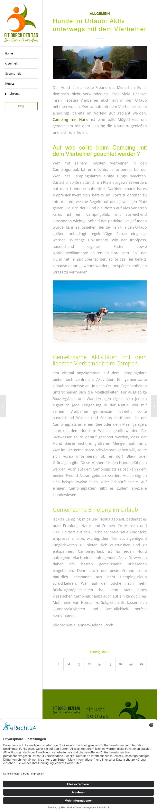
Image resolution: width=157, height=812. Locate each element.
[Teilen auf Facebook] (58, 664)
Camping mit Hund (70, 119)
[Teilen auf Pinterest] (89, 664)
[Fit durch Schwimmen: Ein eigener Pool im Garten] (154, 406)
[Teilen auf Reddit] (131, 664)
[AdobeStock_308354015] (100, 62)
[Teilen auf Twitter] (69, 664)
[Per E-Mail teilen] (141, 664)
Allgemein (100, 13)
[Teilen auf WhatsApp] (79, 664)
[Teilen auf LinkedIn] (100, 664)
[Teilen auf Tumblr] (110, 664)
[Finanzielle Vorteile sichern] (3, 406)
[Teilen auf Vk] (121, 664)
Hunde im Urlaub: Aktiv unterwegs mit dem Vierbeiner (100, 24)
